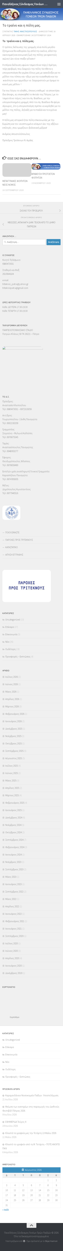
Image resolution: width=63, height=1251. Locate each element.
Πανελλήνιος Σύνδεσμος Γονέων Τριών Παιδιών (24, 4)
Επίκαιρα (9, 626)
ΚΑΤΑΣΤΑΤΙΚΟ (11, 547)
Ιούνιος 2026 (11, 684)
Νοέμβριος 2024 (13, 824)
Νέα (7, 641)
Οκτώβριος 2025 (13, 743)
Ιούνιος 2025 (11, 773)
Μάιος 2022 (10, 899)
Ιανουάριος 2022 (13, 913)
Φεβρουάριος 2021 (14, 921)
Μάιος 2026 (10, 691)
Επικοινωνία (11, 634)
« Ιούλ (5, 1209)
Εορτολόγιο (14, 1017)
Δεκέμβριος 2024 (13, 817)
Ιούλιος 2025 (11, 765)
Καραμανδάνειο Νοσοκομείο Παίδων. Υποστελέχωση (31, 1095)
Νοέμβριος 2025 (13, 736)
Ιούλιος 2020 (11, 943)
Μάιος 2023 (10, 876)
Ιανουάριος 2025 (13, 810)
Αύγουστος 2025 (13, 758)
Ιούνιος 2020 (11, 950)
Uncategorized (12, 619)
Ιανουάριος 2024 (13, 854)
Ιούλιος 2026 (11, 676)
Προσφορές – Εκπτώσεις (17, 656)
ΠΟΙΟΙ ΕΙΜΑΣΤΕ (12, 532)
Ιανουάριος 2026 (13, 721)
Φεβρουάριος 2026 (14, 713)
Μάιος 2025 (10, 780)
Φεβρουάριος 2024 (14, 847)
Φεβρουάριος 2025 (14, 802)
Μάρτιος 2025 (12, 795)
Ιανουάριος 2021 (13, 928)
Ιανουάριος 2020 (13, 965)
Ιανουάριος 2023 (13, 884)
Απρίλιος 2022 (12, 906)
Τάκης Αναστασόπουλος (25, 31)
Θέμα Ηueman (51, 1241)
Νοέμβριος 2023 (13, 862)
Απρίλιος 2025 (12, 787)
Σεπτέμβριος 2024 (14, 839)
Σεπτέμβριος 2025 (14, 750)
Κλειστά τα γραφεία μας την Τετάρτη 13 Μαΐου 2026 (30, 1133)
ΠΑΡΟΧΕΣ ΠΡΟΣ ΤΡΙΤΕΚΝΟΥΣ (19, 539)
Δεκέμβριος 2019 (13, 973)
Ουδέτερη (10, 649)
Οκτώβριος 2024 (13, 832)
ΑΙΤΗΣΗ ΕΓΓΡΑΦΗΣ (14, 554)
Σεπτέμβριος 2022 (14, 891)
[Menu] (59, 4)
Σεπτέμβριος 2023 (14, 869)
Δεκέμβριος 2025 (13, 728)
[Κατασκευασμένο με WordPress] (24, 1241)
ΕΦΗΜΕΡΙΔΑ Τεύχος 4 (15, 1121)
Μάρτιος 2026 (12, 706)
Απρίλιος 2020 (12, 958)
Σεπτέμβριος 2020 (14, 936)
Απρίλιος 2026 (12, 699)
